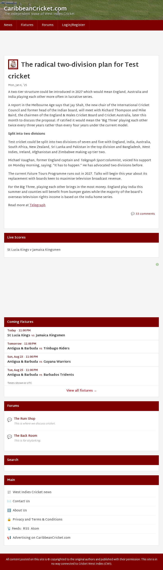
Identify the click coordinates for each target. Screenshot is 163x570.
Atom (35, 529)
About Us (20, 511)
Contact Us (21, 501)
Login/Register (73, 25)
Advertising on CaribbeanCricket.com (42, 538)
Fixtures (27, 25)
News (8, 25)
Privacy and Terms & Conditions (37, 520)
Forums (47, 25)
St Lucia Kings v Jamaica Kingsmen (34, 250)
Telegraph (38, 205)
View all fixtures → (81, 391)
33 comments (145, 214)
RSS (26, 529)
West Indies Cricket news (32, 492)
